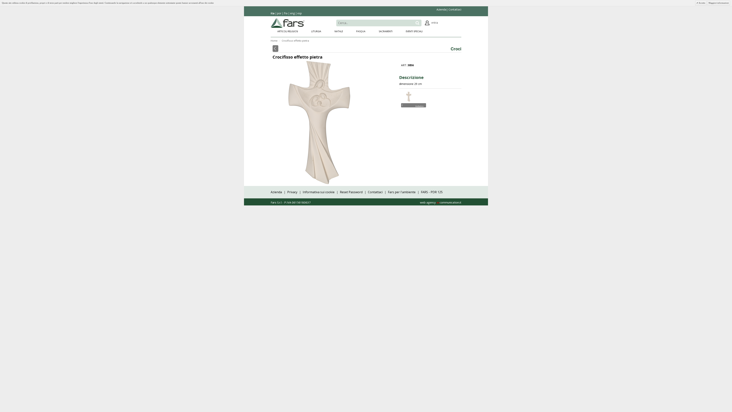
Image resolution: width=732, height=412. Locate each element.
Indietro (419, 106)
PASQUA (360, 31)
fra (285, 13)
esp (299, 13)
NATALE (339, 31)
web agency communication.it (440, 202)
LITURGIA (316, 31)
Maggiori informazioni (719, 3)
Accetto (701, 3)
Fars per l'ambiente (402, 192)
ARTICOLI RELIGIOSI (287, 31)
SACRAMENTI (385, 31)
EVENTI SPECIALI (414, 31)
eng (292, 13)
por (279, 13)
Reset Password (351, 192)
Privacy (292, 192)
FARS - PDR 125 (432, 192)
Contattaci (454, 9)
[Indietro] (275, 48)
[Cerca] (417, 23)
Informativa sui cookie (319, 192)
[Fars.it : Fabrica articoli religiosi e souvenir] (287, 22)
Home (274, 40)
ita (272, 13)
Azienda (441, 9)
